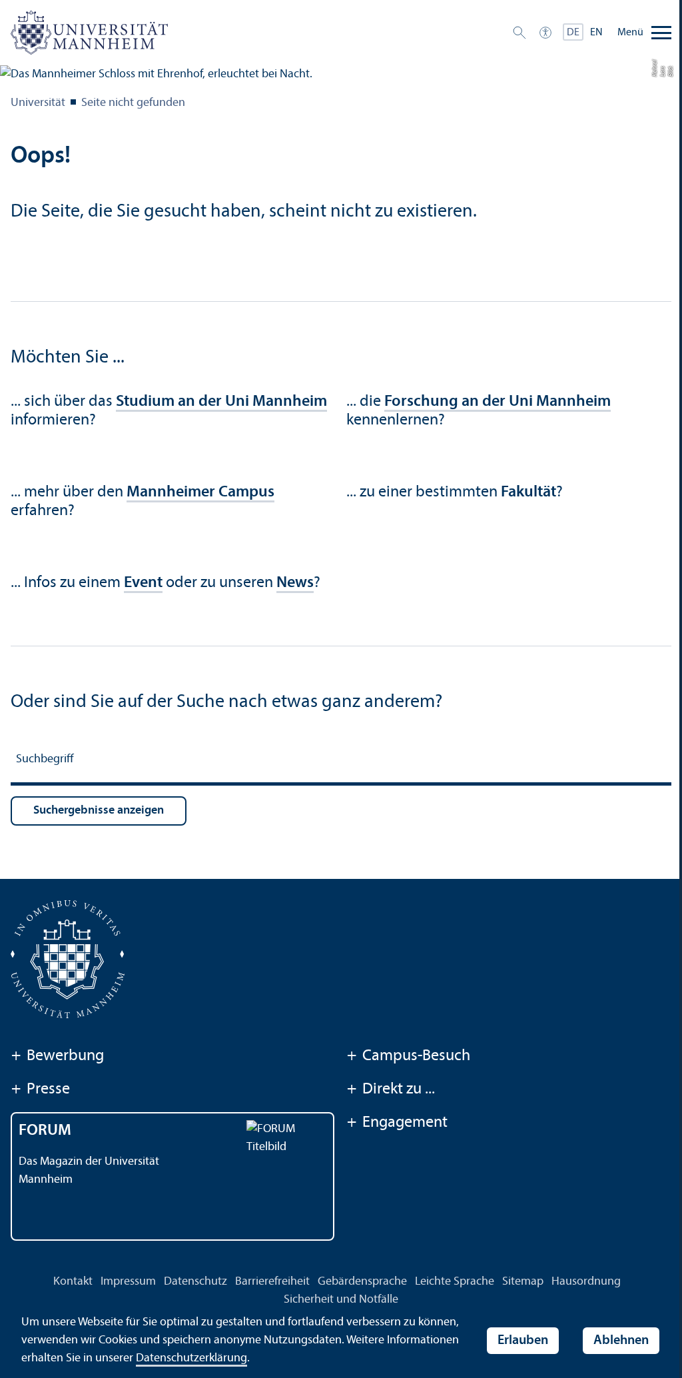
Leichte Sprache (454, 1281)
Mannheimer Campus (200, 492)
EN (596, 32)
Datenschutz (195, 1281)
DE (573, 32)
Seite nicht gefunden (133, 103)
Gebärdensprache (362, 1281)
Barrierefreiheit (272, 1281)
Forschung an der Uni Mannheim (497, 402)
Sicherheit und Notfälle (341, 1299)
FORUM (45, 1131)
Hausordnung (586, 1281)
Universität (38, 103)
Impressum (128, 1281)
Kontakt (73, 1281)
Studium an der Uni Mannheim (221, 402)
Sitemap (522, 1281)
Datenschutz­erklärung (191, 1358)
